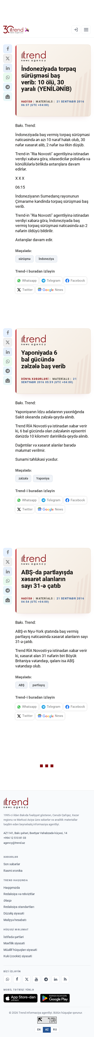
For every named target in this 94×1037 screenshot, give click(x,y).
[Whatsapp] (7, 979)
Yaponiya (42, 478)
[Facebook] (17, 979)
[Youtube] (36, 979)
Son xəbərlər (11, 864)
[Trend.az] (16, 30)
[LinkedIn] (55, 979)
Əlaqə (7, 900)
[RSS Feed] (65, 979)
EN (39, 1029)
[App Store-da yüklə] (20, 998)
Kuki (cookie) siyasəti (17, 956)
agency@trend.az (14, 842)
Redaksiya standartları (18, 907)
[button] (7, 49)
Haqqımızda (11, 887)
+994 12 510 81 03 (14, 837)
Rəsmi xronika (13, 870)
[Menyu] (86, 29)
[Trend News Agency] (15, 803)
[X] (27, 979)
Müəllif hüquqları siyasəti (20, 950)
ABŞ (21, 685)
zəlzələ (23, 478)
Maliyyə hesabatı (14, 920)
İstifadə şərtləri (13, 937)
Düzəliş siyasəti (13, 913)
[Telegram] (46, 979)
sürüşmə (24, 259)
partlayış (39, 685)
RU (55, 1029)
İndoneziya (46, 259)
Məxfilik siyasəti (14, 943)
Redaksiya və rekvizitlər (19, 894)
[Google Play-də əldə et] (55, 998)
